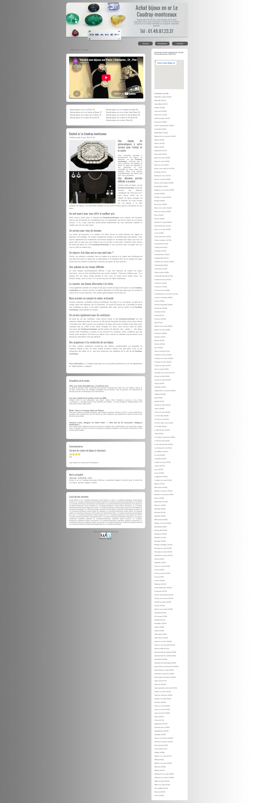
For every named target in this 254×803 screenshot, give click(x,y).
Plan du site (98, 532)
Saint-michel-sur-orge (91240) (164, 670)
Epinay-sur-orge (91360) (162, 330)
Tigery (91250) (159, 716)
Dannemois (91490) (160, 308)
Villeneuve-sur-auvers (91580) (164, 777)
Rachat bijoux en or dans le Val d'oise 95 (121, 118)
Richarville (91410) (160, 613)
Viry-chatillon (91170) (161, 788)
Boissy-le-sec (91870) (161, 165)
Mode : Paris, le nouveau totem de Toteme (86, 410)
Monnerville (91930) (160, 530)
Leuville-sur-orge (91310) (162, 462)
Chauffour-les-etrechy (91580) (164, 261)
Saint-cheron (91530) (161, 638)
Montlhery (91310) (160, 537)
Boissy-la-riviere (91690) (162, 158)
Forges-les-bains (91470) (162, 365)
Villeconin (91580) (160, 767)
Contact (180, 43)
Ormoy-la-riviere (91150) (162, 573)
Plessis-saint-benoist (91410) (163, 595)
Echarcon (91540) (160, 319)
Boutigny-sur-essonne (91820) (164, 190)
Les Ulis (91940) (159, 455)
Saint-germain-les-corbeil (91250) (165, 656)
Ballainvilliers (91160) (161, 132)
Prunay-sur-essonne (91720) (163, 598)
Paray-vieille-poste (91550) (163, 587)
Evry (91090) (158, 347)
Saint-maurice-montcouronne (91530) (166, 666)
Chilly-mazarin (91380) (161, 272)
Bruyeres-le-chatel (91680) (163, 222)
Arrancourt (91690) (160, 111)
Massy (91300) (159, 498)
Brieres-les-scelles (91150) (163, 208)
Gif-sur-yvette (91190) (161, 369)
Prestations (162, 43)
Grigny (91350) (159, 383)
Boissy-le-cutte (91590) (161, 161)
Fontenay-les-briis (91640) (162, 362)
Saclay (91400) (159, 630)
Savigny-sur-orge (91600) (162, 699)
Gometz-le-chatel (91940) (162, 380)
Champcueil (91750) (160, 247)
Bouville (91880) (159, 193)
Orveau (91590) (159, 580)
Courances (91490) (160, 287)
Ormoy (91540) (159, 570)
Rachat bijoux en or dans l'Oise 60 (119, 120)
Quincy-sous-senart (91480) (163, 609)
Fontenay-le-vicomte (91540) (163, 358)
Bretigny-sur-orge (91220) (162, 197)
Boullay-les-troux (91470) (162, 175)
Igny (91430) (158, 398)
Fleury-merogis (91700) (162, 351)
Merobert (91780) (160, 512)
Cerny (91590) (159, 233)
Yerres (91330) (159, 795)
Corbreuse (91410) (160, 283)
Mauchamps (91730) (161, 501)
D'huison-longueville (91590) (163, 304)
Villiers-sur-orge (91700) (162, 784)
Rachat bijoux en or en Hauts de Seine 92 (122, 110)
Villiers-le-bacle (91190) (161, 781)
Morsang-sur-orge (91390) (163, 548)
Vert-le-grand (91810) (161, 745)
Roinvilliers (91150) (160, 623)
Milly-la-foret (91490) (161, 519)
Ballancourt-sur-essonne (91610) (165, 136)
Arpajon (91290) (159, 107)
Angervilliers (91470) (161, 104)
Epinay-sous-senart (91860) (163, 326)
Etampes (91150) (159, 337)
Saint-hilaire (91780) (160, 659)
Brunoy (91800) (159, 218)
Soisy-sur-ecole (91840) (162, 706)
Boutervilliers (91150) (161, 186)
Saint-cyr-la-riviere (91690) (163, 641)
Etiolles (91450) (159, 340)
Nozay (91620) (159, 559)
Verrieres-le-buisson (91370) (163, 741)
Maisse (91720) (159, 484)
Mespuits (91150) (159, 516)
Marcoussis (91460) (160, 487)
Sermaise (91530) (160, 702)
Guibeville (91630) (160, 387)
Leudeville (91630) (160, 458)
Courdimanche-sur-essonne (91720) (166, 294)
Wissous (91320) (159, 792)
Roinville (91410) (159, 620)
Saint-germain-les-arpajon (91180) (165, 652)
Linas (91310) (158, 469)
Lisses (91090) (159, 473)
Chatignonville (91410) (161, 258)
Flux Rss (114, 532)
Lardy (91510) (159, 433)
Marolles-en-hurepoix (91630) (163, 494)
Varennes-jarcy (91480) (162, 727)
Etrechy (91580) (159, 344)
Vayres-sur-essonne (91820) (163, 738)
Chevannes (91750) (160, 269)
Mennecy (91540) (160, 505)
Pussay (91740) (159, 605)
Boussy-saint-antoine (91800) (163, 183)
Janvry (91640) (159, 408)
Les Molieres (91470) (161, 451)
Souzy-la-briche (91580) (162, 713)
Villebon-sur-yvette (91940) (163, 763)
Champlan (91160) (160, 251)
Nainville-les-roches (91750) (163, 555)
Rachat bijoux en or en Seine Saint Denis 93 (123, 112)
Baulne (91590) (159, 140)
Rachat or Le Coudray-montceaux (87, 133)
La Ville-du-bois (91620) (162, 430)
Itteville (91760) (159, 401)
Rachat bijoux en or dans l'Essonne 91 (84, 118)
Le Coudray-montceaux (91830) (164, 437)
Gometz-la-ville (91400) (161, 376)
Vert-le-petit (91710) (160, 749)
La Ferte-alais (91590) (161, 415)
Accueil (145, 43)
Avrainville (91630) (160, 129)
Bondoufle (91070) (160, 172)
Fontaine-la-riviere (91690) (162, 355)
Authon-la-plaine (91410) (162, 118)
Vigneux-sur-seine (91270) (163, 756)
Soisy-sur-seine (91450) (162, 709)
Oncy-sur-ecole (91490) (162, 566)
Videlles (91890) (159, 752)
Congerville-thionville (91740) (163, 276)
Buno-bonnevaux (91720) (162, 226)
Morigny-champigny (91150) (163, 544)
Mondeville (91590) (160, 527)
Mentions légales (105, 539)
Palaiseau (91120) (160, 584)
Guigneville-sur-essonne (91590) (165, 390)
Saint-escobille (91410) (161, 648)
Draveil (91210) (159, 315)
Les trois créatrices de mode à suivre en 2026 (87, 398)
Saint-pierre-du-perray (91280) (164, 673)
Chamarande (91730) (161, 244)
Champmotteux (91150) (161, 254)
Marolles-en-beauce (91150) (163, 491)
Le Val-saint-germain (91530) (163, 444)
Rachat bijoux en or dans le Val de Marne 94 (123, 115)
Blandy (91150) (159, 147)
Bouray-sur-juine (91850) (162, 179)
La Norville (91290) (160, 426)
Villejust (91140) (159, 770)
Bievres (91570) (159, 143)
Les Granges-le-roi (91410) (163, 448)
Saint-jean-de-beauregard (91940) (165, 663)
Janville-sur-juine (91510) (162, 405)
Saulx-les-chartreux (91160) (163, 695)
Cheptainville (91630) (161, 265)
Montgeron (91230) (160, 534)
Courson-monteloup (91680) (163, 297)
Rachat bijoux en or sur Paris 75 (82, 110)
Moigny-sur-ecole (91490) (162, 523)
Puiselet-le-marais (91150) (162, 602)
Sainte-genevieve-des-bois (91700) (165, 688)
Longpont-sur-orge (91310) (163, 480)
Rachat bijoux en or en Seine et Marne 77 (86, 112)
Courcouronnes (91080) (162, 290)
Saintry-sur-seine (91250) (162, 691)
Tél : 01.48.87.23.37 (156, 30)
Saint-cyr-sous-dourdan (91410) (164, 645)
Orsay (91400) (159, 577)
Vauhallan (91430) (160, 734)
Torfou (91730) (159, 720)
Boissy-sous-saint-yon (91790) (164, 168)
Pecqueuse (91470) (160, 591)
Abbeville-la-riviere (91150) (162, 97)
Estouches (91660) (160, 333)
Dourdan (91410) (159, 312)
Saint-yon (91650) (160, 684)
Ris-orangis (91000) (160, 616)
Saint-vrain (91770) (160, 681)
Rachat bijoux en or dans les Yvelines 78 (85, 115)
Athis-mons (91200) (160, 115)
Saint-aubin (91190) (160, 634)
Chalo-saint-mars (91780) (162, 236)
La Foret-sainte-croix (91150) (163, 423)
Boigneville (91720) (160, 150)
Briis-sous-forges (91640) (162, 211)
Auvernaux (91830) (160, 122)
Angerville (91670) (160, 100)
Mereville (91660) (159, 509)
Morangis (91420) (160, 541)
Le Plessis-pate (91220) (162, 441)
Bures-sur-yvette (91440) (162, 229)
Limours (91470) (159, 466)
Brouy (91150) (159, 215)
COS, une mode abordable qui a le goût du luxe (88, 386)
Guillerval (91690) (160, 394)
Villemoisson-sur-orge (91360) (164, 774)
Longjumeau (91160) (160, 476)
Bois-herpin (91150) (160, 154)
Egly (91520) (158, 322)
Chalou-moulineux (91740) (162, 240)
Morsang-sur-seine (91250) (163, 552)
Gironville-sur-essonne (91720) (164, 373)
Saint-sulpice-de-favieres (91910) (165, 677)
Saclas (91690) (159, 627)
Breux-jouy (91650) (160, 204)
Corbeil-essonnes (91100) (162, 279)
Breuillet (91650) (159, 201)
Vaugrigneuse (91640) (161, 731)
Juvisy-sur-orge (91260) (162, 412)
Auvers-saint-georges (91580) (164, 125)
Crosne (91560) (159, 301)
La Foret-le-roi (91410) (161, 419)
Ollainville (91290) (160, 562)
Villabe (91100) (159, 759)
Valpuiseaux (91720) (160, 724)
